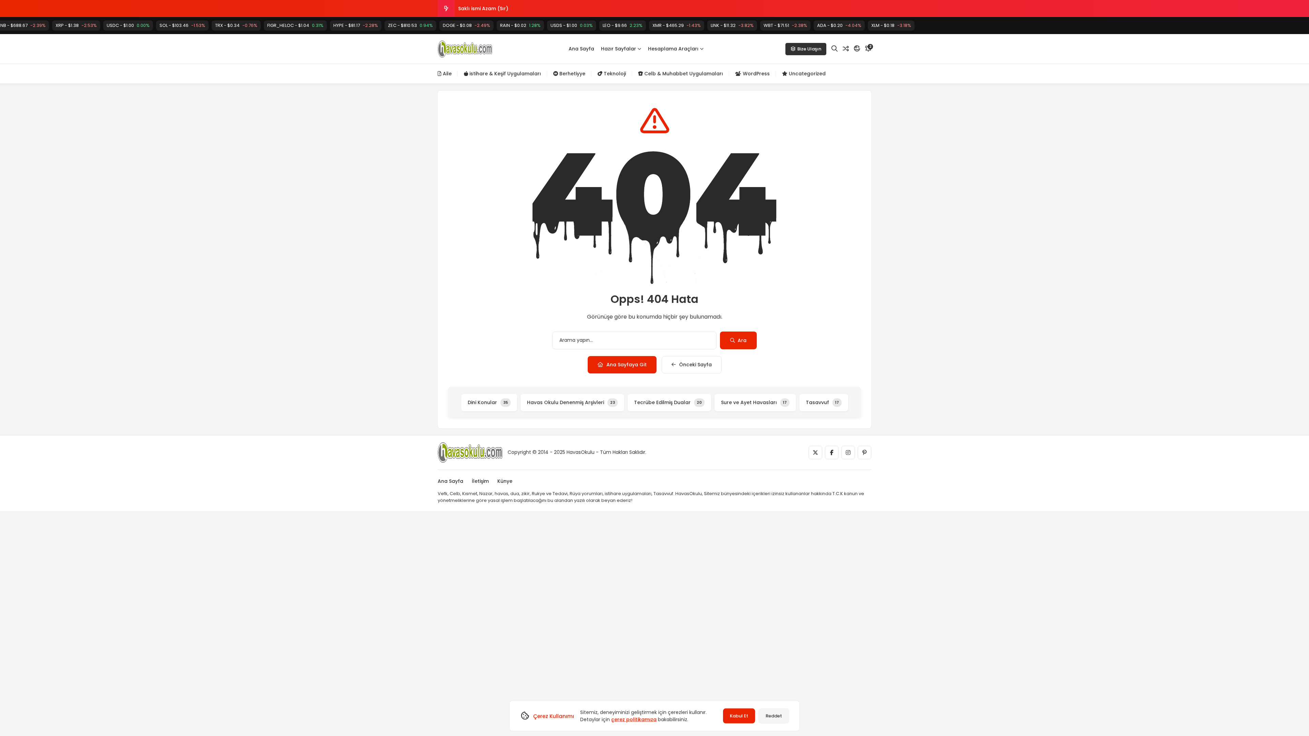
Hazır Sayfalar (618, 48)
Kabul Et (739, 715)
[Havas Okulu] (465, 49)
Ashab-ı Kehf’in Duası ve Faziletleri (500, 8)
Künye (504, 481)
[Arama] (834, 49)
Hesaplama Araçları (673, 48)
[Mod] (857, 49)
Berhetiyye (571, 73)
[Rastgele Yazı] (846, 49)
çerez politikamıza (634, 719)
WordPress (755, 73)
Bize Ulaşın (809, 49)
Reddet (774, 715)
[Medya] (815, 452)
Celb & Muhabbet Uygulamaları (683, 73)
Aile (446, 73)
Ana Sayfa (581, 48)
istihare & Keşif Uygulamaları (504, 73)
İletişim (480, 481)
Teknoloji (614, 73)
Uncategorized (806, 73)
